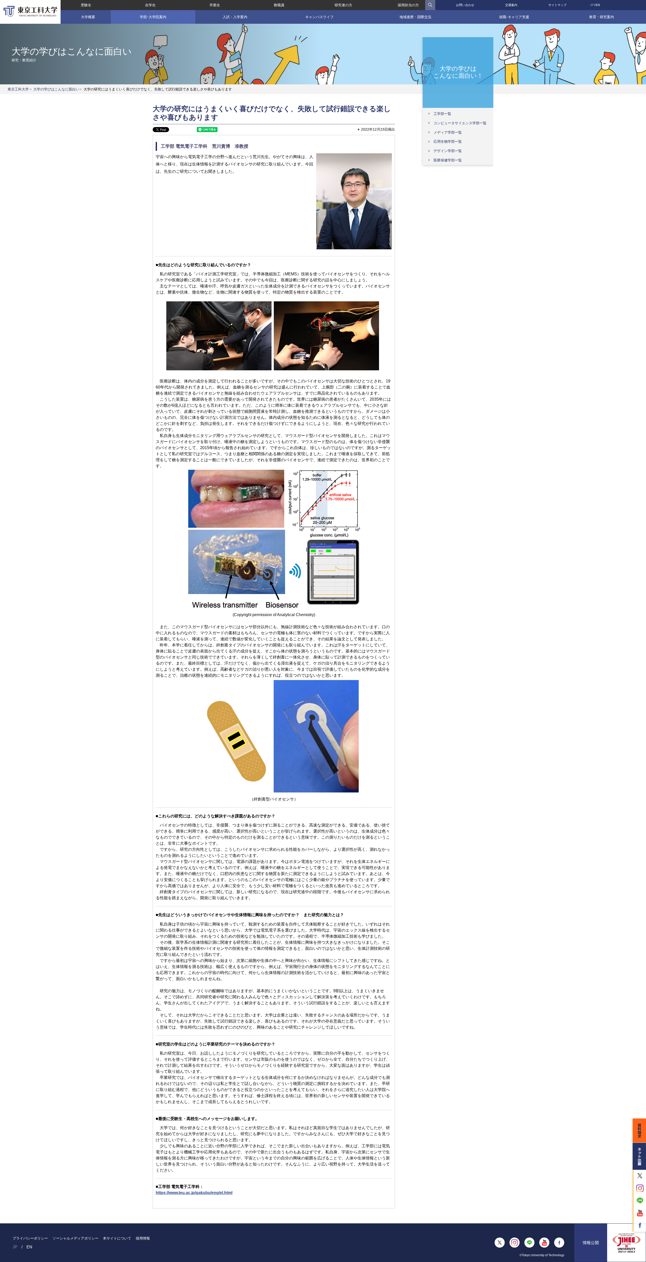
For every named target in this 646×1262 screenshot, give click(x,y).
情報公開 (591, 1243)
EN (598, 5)
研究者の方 (343, 5)
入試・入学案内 (235, 17)
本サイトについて (117, 1238)
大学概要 (88, 17)
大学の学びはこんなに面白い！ (458, 72)
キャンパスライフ (319, 17)
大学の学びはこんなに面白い (56, 89)
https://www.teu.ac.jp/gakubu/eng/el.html (194, 1193)
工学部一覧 (442, 114)
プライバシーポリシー (30, 1238)
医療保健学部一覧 (448, 160)
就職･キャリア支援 (514, 17)
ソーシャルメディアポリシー (75, 1238)
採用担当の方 (408, 5)
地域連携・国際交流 (415, 17)
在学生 (150, 5)
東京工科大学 (18, 89)
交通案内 (511, 5)
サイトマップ (557, 5)
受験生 (86, 5)
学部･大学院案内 (153, 17)
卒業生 (214, 5)
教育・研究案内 (601, 17)
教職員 (279, 5)
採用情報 (143, 1238)
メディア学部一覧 (448, 132)
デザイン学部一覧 (448, 151)
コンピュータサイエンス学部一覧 (460, 123)
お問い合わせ (465, 5)
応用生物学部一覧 (448, 141)
